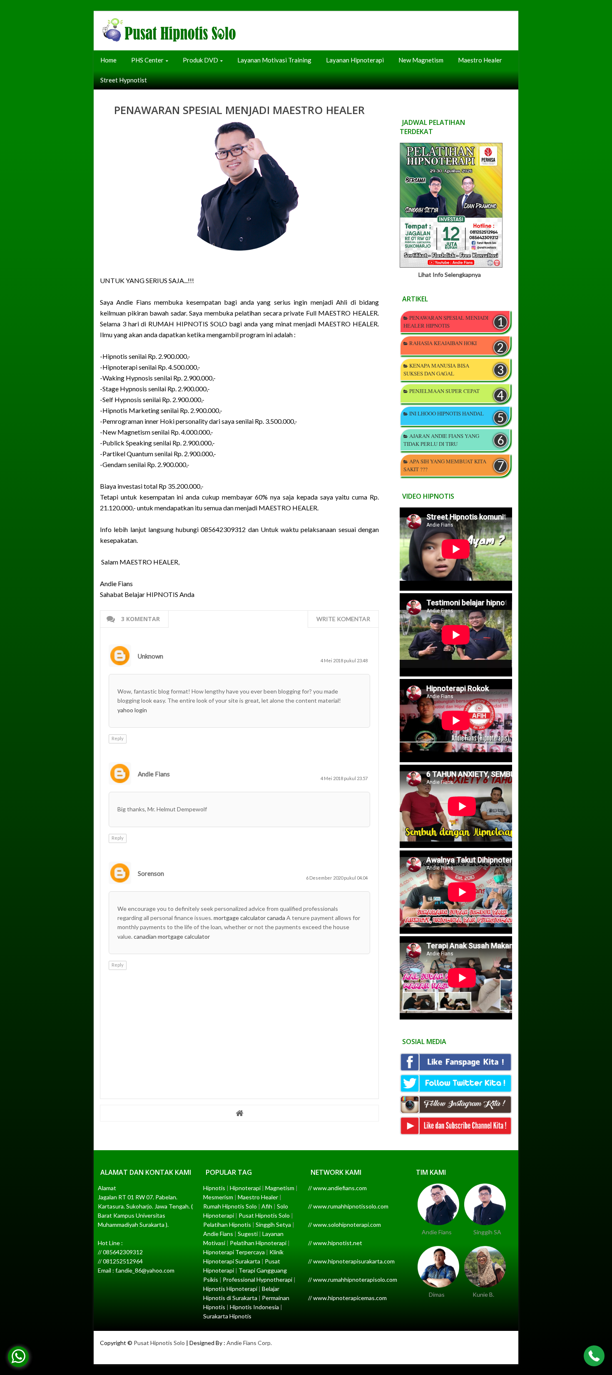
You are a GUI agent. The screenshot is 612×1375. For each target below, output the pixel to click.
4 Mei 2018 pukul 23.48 (344, 660)
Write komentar (343, 618)
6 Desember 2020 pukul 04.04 (337, 877)
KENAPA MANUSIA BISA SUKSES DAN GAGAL (436, 369)
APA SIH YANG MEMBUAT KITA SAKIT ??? (444, 465)
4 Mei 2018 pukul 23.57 (344, 778)
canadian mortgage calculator (172, 936)
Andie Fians (154, 774)
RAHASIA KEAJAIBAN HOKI (443, 343)
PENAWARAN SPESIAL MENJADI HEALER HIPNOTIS (445, 321)
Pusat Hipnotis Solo (159, 1342)
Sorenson (151, 873)
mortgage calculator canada (249, 917)
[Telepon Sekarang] (594, 1357)
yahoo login (132, 710)
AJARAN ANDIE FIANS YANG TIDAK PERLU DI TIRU (441, 440)
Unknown (150, 656)
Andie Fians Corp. (249, 1342)
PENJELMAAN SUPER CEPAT (444, 391)
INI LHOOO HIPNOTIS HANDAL (446, 413)
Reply (118, 738)
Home (108, 60)
